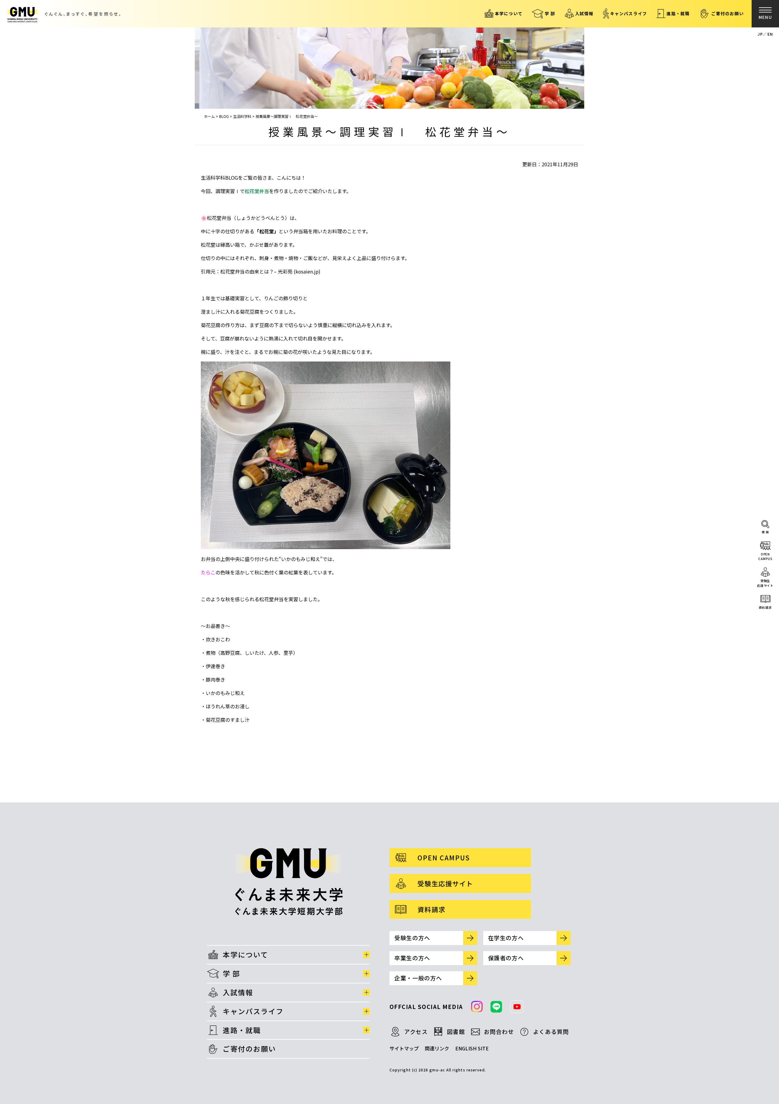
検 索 (765, 532)
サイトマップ (404, 1048)
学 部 (550, 13)
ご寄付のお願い (727, 13)
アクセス (416, 1031)
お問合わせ (499, 1031)
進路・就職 (678, 13)
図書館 (456, 1031)
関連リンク (437, 1048)
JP (760, 34)
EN (770, 34)
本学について (508, 13)
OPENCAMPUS (765, 556)
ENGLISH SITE (472, 1048)
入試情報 (584, 13)
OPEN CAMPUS (443, 857)
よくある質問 (551, 1031)
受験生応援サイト (765, 583)
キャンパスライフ (628, 13)
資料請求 (765, 607)
